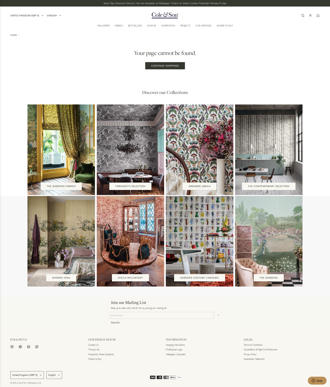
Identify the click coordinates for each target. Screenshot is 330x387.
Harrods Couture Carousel (199, 277)
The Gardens (269, 277)
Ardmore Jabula (200, 186)
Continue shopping (165, 65)
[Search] (303, 15)
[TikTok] (37, 347)
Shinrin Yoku (61, 277)
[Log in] (310, 15)
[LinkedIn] (28, 347)
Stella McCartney (130, 277)
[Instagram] (12, 347)
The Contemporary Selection (268, 186)
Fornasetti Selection (130, 186)
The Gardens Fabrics (61, 186)
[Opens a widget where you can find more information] (317, 381)
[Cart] (318, 15)
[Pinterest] (20, 347)
